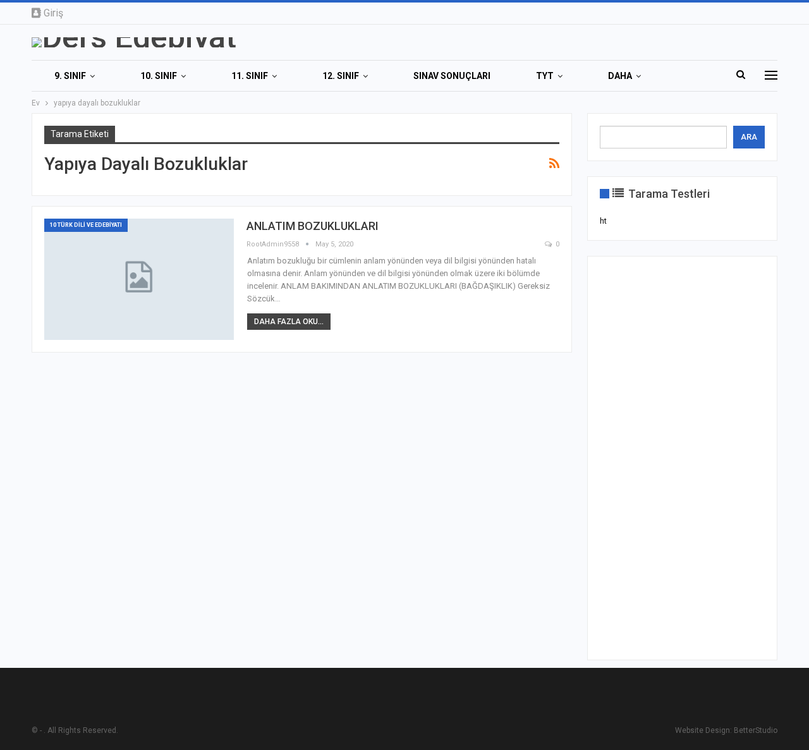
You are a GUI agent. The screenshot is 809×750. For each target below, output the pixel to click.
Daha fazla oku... (289, 321)
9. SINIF (70, 76)
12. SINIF (340, 76)
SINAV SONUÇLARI (451, 76)
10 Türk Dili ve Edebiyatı (86, 225)
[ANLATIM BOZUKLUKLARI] (139, 279)
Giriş (53, 13)
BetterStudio (755, 730)
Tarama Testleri (668, 193)
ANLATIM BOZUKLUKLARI (312, 226)
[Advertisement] (682, 458)
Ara (749, 137)
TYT (545, 76)
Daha (620, 76)
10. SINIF (158, 76)
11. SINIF (249, 76)
